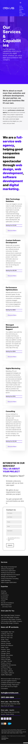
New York (24, 731)
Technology (4, 599)
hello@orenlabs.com (9, 693)
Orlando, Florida (5, 657)
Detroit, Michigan (6, 659)
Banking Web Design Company (10, 623)
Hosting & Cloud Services (8, 572)
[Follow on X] (7, 719)
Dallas (2, 732)
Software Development (7, 568)
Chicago (14, 732)
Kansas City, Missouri (7, 645)
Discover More (12, 230)
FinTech (3, 601)
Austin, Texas (4, 639)
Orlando (17, 732)
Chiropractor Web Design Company (11, 619)
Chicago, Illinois (5, 653)
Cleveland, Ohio (5, 641)
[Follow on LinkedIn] (10, 719)
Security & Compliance (7, 602)
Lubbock (8, 732)
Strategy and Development (8, 576)
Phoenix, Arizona (6, 663)
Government (4, 597)
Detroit (21, 732)
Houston (5, 732)
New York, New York (7, 635)
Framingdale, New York (7, 632)
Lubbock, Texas (5, 651)
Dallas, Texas (4, 647)
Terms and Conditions (4, 738)
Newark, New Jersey (7, 655)
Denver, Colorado (6, 643)
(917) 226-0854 (7, 697)
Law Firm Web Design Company (10, 617)
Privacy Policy (17, 539)
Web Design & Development (9, 567)
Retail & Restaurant (6, 604)
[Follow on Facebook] (2, 719)
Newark (11, 732)
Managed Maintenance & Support (10, 574)
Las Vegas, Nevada (6, 661)
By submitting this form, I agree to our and (14, 539)
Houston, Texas (5, 649)
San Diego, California (7, 671)
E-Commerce (4, 595)
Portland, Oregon (6, 667)
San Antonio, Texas (6, 669)
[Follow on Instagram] (5, 719)
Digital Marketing (5, 580)
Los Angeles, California (7, 673)
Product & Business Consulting (9, 578)
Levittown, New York (7, 633)
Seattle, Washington (6, 674)
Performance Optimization (8, 570)
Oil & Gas (3, 591)
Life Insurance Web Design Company (11, 621)
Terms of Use (13, 540)
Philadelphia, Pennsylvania (8, 665)
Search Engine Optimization (9, 582)
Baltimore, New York (7, 637)
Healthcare (4, 593)
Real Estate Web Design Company (10, 615)
